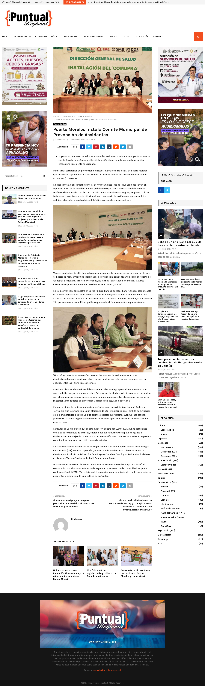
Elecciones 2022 (169, 452)
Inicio (5, 36)
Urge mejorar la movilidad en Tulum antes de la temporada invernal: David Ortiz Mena (31, 300)
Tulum (164, 522)
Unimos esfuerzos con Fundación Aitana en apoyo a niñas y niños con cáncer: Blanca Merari (68, 574)
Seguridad (41, 36)
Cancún (164, 491)
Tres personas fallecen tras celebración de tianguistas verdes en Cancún (180, 362)
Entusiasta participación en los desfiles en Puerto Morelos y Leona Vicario (135, 573)
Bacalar (164, 486)
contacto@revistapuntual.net (107, 670)
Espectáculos (167, 430)
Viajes (164, 434)
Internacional (72, 36)
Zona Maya (166, 526)
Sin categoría (164, 535)
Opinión (113, 36)
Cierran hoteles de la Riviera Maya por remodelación (32, 196)
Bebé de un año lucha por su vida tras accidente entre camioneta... (180, 243)
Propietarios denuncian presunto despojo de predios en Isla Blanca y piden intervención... (168, 316)
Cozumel (165, 500)
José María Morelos (170, 508)
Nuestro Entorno (94, 36)
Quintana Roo (20, 36)
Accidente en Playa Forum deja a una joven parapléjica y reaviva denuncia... (190, 315)
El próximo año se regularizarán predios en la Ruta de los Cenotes (101, 573)
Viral (160, 543)
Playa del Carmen (169, 513)
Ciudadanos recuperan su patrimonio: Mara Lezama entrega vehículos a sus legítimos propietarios (143, 2)
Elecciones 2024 (169, 456)
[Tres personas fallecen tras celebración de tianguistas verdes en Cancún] (180, 341)
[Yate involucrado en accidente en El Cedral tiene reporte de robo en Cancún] (192, 269)
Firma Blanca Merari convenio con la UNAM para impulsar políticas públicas (31, 281)
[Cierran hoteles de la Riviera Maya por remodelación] (9, 199)
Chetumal (165, 495)
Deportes (157, 36)
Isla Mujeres (167, 504)
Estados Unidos (168, 465)
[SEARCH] (44, 176)
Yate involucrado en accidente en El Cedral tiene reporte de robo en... (191, 283)
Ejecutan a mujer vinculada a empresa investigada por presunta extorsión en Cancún (168, 284)
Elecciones (163, 443)
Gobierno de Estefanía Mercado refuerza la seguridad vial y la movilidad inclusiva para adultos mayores (32, 260)
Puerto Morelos (60, 124)
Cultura (126, 36)
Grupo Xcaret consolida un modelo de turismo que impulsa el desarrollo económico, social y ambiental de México (31, 322)
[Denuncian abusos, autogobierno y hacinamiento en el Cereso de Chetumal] (168, 389)
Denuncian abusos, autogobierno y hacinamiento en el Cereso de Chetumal (167, 403)
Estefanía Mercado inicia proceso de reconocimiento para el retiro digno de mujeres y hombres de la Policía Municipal (31, 216)
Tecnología (141, 36)
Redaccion (61, 140)
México (55, 36)
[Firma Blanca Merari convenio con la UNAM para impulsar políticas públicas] (9, 282)
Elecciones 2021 (168, 447)
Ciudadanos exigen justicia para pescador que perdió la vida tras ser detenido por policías (73, 503)
